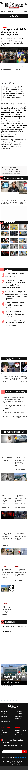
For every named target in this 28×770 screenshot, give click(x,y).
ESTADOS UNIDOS (7, 171)
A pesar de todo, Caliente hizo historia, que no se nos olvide (15, 305)
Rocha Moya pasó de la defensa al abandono (14, 275)
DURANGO (3, 11)
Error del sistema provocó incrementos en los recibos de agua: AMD (15, 417)
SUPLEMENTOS (5, 711)
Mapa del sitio (18, 735)
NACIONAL (20, 11)
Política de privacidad (20, 730)
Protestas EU (4, 27)
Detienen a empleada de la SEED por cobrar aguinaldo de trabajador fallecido (14, 407)
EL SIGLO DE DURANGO (6, 69)
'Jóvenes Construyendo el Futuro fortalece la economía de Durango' (14, 402)
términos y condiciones (20, 757)
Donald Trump (19, 171)
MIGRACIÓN (6, 169)
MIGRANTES (12, 168)
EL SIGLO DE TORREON (18, 717)
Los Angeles (15, 169)
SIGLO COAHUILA (6, 722)
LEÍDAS (8, 269)
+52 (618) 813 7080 (14, 764)
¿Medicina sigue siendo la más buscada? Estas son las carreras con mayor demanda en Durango (14, 397)
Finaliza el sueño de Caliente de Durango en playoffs (14, 313)
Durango (14, 16)
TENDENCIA (9, 222)
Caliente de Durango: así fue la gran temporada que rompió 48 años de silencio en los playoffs (14, 295)
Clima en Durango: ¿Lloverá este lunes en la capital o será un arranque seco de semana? (15, 412)
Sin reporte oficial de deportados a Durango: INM (15, 626)
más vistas (10, 631)
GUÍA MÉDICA (19, 711)
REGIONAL (14, 11)
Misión (3, 730)
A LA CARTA (18, 713)
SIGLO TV (4, 717)
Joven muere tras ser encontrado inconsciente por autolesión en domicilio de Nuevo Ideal (13, 284)
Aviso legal (17, 732)
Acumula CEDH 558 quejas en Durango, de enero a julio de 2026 (16, 322)
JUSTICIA (9, 11)
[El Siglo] (13, 709)
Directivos (4, 732)
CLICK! (3, 713)
